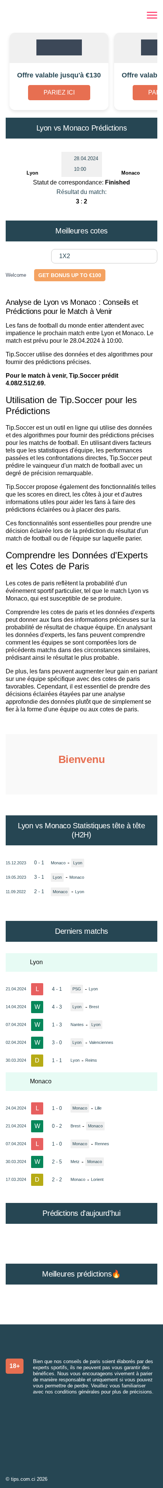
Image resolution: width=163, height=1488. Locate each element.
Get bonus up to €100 (69, 275)
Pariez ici (59, 92)
